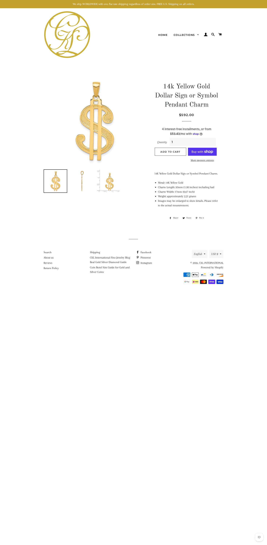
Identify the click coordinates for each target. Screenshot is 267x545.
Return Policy (51, 268)
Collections (185, 35)
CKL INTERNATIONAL (211, 262)
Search (47, 252)
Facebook (145, 252)
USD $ (214, 254)
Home (162, 35)
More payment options (202, 160)
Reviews (48, 262)
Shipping (95, 252)
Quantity (162, 142)
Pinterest (145, 257)
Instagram (146, 262)
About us (49, 257)
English (198, 254)
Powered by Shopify (212, 267)
